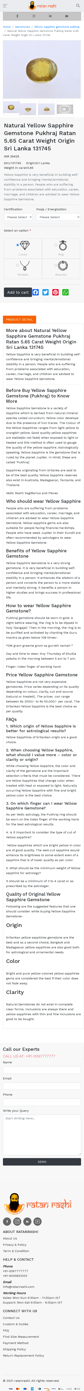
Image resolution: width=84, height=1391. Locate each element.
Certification (13, 209)
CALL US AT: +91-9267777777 (29, 1056)
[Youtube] (66, 16)
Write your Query (16, 1110)
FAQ (6, 1330)
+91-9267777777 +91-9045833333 (15, 1271)
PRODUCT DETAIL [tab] (19, 319)
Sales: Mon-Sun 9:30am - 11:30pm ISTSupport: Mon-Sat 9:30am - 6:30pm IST (33, 1297)
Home (7, 26)
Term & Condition (16, 1251)
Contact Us (11, 1318)
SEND (42, 1162)
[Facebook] (17, 16)
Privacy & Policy (14, 1245)
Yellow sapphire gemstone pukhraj (56, 26)
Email (7, 1078)
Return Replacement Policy (23, 1355)
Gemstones (22, 26)
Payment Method (16, 1343)
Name (7, 1062)
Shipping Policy (14, 1349)
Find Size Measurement (21, 1337)
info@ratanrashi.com (18, 1284)
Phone (7, 1094)
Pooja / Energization (51, 209)
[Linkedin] (50, 16)
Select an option (17, 230)
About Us (10, 1238)
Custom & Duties (15, 1324)
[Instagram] (34, 16)
